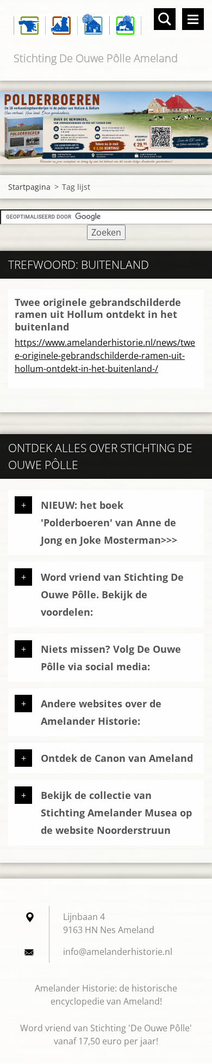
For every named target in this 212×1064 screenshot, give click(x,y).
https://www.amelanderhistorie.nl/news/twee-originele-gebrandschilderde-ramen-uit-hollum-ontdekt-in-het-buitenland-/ (105, 355)
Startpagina (29, 187)
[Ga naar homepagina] (106, 25)
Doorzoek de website (165, 19)
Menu (193, 19)
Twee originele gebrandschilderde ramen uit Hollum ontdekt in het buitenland (98, 314)
